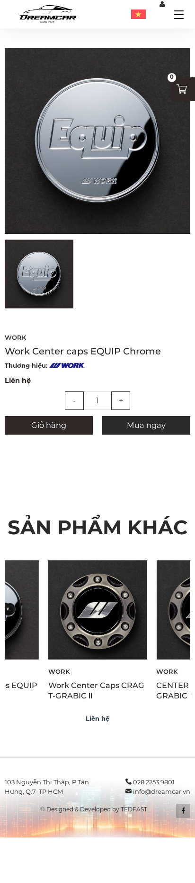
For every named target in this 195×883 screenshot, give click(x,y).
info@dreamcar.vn (161, 791)
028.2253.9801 (154, 782)
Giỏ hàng (48, 425)
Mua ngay (146, 425)
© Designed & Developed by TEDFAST (93, 809)
